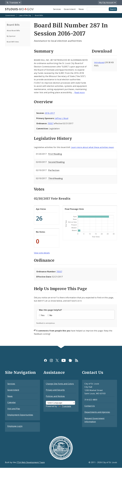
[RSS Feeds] (76, 360)
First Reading (55, 154)
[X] (57, 360)
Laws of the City (25, 15)
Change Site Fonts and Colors (60, 383)
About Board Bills (13, 30)
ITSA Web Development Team (30, 462)
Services (57, 9)
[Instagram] (51, 360)
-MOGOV (19, 9)
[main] (61, 180)
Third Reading (55, 178)
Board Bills (39, 15)
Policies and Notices (55, 396)
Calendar (11, 402)
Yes (42, 315)
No (51, 315)
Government (70, 9)
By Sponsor (11, 36)
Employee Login (15, 426)
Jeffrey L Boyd (61, 118)
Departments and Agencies (97, 412)
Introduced (99, 62)
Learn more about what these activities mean (92, 147)
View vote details (42, 253)
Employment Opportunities (20, 415)
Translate (66, 406)
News (81, 9)
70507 (50, 123)
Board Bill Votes (13, 42)
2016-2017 (50, 113)
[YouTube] (63, 360)
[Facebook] (45, 360)
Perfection (53, 170)
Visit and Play (13, 408)
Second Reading (56, 162)
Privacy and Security (55, 390)
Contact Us (89, 406)
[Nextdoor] (70, 360)
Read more (79, 92)
